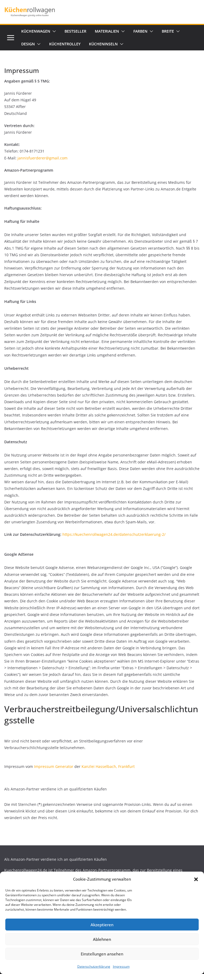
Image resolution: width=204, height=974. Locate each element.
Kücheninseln (103, 43)
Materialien (107, 31)
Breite (168, 31)
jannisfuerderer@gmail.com (42, 157)
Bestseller (75, 31)
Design (28, 43)
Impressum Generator (53, 766)
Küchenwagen (35, 31)
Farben (140, 31)
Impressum (121, 966)
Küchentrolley (64, 43)
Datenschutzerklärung (93, 966)
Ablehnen (102, 939)
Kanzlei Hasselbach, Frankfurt (108, 766)
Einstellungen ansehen (102, 953)
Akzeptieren (102, 924)
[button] (196, 879)
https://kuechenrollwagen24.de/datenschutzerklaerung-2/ (113, 534)
